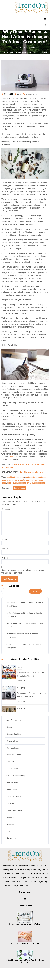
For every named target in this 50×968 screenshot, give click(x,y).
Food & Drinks (12, 769)
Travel (19, 709)
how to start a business (24, 480)
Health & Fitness (13, 783)
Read (11, 457)
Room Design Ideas (14, 810)
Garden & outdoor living (15, 776)
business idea (31, 477)
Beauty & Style (12, 741)
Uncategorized (12, 838)
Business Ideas (26, 52)
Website (4, 558)
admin (19, 93)
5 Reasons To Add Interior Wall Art (25, 924)
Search (14, 585)
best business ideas (15, 477)
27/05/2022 (9, 93)
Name (4, 540)
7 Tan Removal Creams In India (25, 943)
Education (10, 762)
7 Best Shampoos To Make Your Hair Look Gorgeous (25, 961)
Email (4, 549)
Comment (6, 509)
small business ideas (36, 483)
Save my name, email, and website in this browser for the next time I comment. (24, 571)
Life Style (10, 803)
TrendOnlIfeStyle (10, 52)
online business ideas (16, 483)
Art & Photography (13, 720)
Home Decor (22, 688)
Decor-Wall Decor (13, 755)
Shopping (21, 667)
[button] (45, 18)
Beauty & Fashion (13, 734)
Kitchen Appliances (13, 796)
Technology (10, 824)
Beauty (9, 727)
